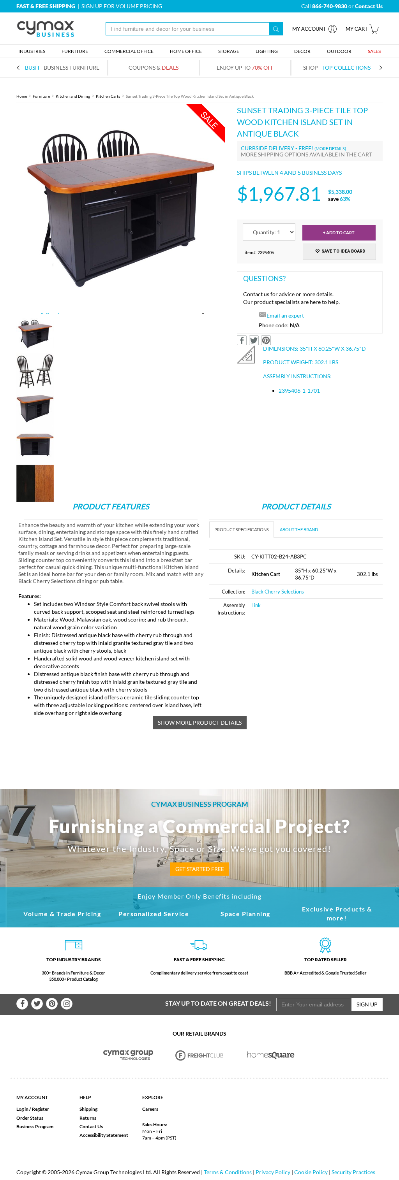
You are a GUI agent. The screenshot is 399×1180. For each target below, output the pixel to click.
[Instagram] (66, 1004)
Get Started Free (199, 869)
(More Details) (330, 148)
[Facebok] (22, 1004)
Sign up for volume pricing (121, 6)
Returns (87, 1118)
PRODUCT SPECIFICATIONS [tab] (241, 529)
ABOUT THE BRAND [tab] (299, 529)
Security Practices (353, 1172)
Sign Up (367, 1004)
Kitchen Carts (108, 96)
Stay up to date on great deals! (218, 1003)
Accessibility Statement (103, 1135)
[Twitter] (37, 1004)
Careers (150, 1109)
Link (256, 605)
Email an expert (285, 315)
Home (21, 96)
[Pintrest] (52, 1004)
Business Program (34, 1126)
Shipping (88, 1109)
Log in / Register (32, 1109)
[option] (120, 208)
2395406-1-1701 (299, 390)
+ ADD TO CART (339, 232)
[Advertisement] (274, 681)
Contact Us (91, 1126)
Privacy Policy (273, 1172)
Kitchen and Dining (73, 96)
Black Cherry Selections (277, 591)
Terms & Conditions (228, 1172)
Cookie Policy (311, 1172)
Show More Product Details (200, 722)
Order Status (29, 1118)
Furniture (41, 96)
